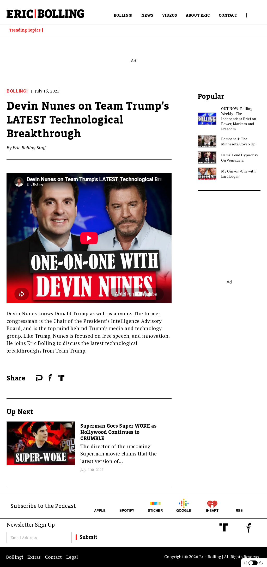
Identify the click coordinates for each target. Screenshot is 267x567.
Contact (228, 15)
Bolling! (123, 15)
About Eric (198, 15)
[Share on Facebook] (30, 378)
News (147, 15)
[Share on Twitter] (33, 378)
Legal (72, 557)
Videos (169, 15)
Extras (34, 557)
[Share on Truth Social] (61, 378)
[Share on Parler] (39, 378)
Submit (88, 537)
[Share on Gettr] (50, 377)
